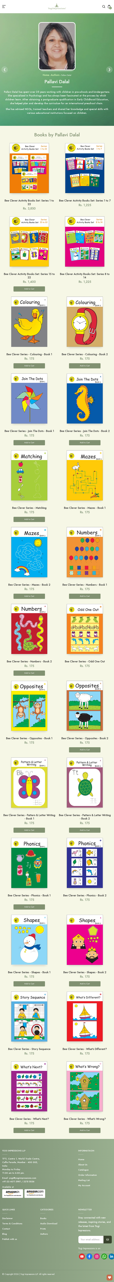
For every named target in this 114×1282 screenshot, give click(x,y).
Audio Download (48, 1223)
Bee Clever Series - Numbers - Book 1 (84, 585)
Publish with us (9, 1239)
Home (46, 75)
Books (43, 1218)
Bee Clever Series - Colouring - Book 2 (85, 354)
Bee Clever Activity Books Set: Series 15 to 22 (29, 275)
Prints (43, 1228)
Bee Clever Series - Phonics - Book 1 (29, 895)
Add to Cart (29, 288)
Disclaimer (7, 1218)
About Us (82, 1164)
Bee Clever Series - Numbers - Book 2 (29, 661)
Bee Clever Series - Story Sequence (29, 1049)
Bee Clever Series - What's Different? (85, 1049)
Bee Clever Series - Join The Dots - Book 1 (29, 431)
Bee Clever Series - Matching (29, 508)
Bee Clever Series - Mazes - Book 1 (85, 508)
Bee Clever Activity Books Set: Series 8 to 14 (85, 275)
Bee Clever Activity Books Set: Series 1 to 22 (29, 202)
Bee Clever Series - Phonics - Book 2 (84, 895)
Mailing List (84, 1180)
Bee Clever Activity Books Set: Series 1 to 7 (85, 201)
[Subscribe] (107, 1239)
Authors (55, 75)
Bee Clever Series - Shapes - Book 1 (29, 972)
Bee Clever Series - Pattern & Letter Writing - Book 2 (85, 817)
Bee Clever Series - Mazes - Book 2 (29, 585)
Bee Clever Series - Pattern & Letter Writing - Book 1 (29, 817)
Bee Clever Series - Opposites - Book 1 (29, 738)
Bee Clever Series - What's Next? (29, 1119)
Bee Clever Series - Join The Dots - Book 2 (85, 431)
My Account (84, 1185)
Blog (4, 1234)
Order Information (87, 1175)
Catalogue (83, 1169)
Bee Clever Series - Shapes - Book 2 (84, 972)
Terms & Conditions (12, 1223)
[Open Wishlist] (110, 1278)
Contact (6, 1228)
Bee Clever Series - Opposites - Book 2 (84, 738)
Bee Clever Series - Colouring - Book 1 (29, 354)
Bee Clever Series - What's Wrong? (85, 1119)
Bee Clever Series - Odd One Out (85, 661)
